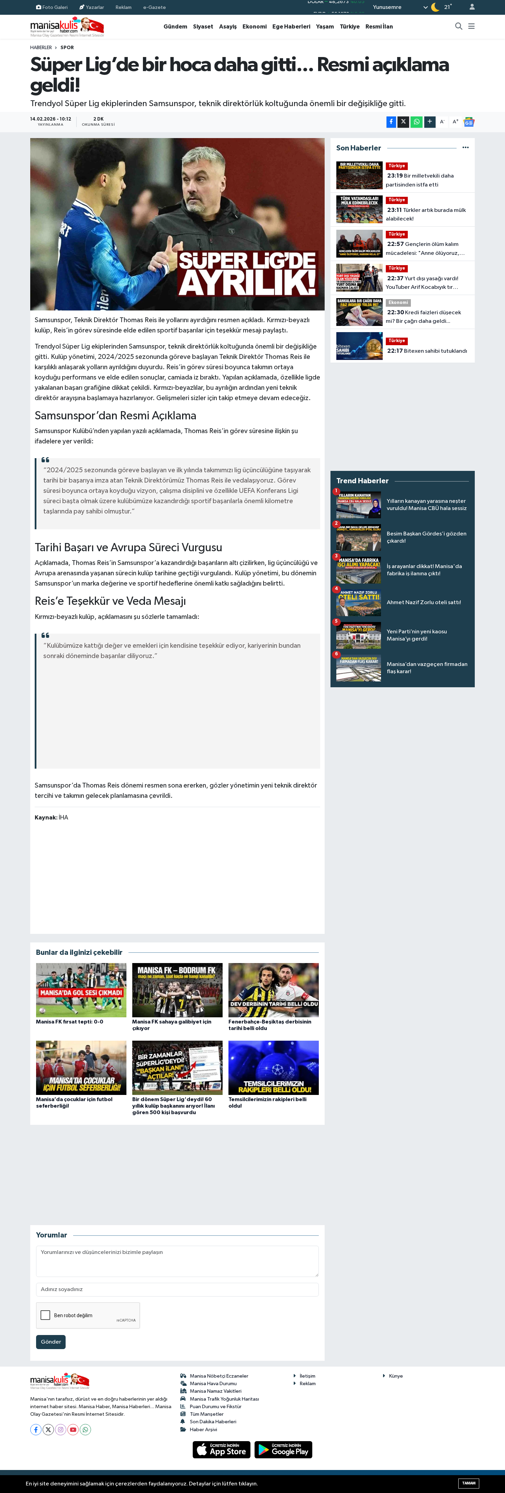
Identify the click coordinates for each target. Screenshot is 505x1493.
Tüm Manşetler (207, 1414)
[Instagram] (60, 1429)
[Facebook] (36, 1429)
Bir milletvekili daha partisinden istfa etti (420, 180)
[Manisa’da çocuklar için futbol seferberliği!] (81, 1068)
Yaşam (325, 27)
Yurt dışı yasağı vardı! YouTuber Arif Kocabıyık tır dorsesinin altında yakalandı (422, 283)
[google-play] (283, 1449)
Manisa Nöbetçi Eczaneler (219, 1376)
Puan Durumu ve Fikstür (216, 1406)
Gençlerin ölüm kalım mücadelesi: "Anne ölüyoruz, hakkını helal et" (422, 249)
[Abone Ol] (469, 122)
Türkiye (350, 27)
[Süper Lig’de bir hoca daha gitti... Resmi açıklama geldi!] (177, 224)
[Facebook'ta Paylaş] (391, 122)
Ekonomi (255, 27)
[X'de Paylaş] (403, 122)
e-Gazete (154, 7)
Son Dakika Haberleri (213, 1421)
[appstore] (222, 1449)
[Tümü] (465, 148)
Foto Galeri (55, 7)
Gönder (51, 1342)
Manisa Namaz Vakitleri (216, 1391)
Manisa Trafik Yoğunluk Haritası (224, 1399)
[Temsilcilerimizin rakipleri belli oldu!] (273, 1068)
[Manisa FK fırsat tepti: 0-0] (81, 990)
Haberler (41, 47)
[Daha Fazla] (430, 122)
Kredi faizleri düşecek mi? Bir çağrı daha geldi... (423, 317)
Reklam (124, 7)
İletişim (307, 1376)
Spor (67, 47)
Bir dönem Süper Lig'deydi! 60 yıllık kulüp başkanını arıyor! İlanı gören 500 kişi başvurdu (173, 1106)
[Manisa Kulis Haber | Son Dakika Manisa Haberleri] (67, 26)
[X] (48, 1429)
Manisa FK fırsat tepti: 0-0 (69, 1022)
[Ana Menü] (471, 26)
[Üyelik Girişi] (469, 7)
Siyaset (203, 27)
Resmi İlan (379, 27)
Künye (396, 1376)
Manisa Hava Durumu (213, 1383)
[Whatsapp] (85, 1429)
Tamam (468, 1483)
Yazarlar (95, 7)
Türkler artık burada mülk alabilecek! (426, 214)
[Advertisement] (178, 710)
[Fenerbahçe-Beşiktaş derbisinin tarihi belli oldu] (273, 990)
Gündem (175, 27)
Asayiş (228, 27)
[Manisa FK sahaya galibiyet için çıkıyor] (177, 990)
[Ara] (458, 26)
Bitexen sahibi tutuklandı (427, 351)
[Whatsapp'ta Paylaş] (417, 122)
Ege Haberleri (291, 27)
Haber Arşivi (203, 1429)
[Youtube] (73, 1429)
